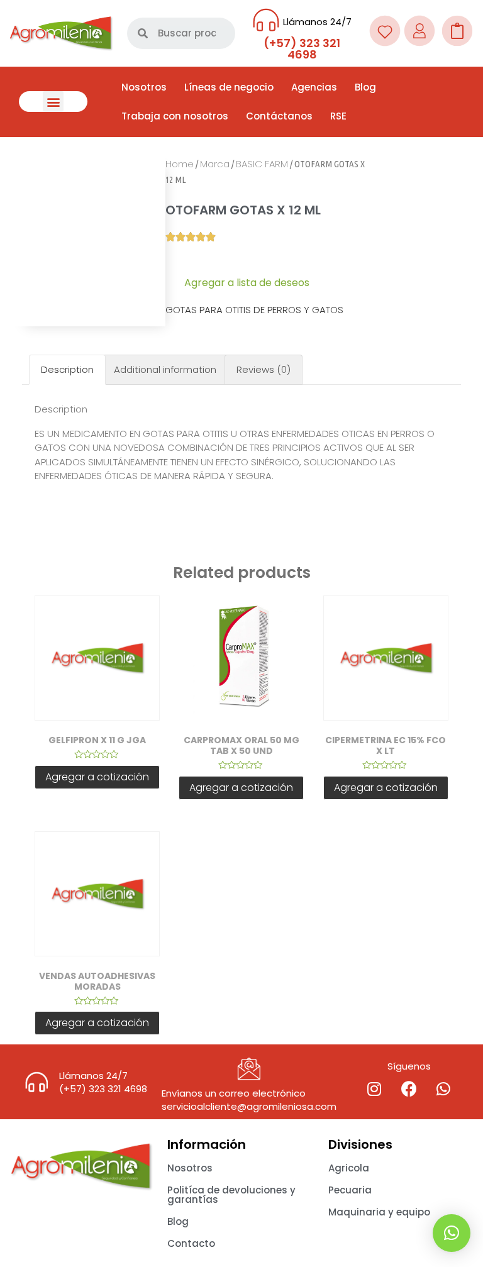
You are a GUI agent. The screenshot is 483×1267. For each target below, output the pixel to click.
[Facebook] (409, 1088)
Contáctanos (279, 116)
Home (179, 163)
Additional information (165, 369)
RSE (338, 116)
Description (67, 369)
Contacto (191, 1243)
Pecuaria (350, 1190)
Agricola (348, 1168)
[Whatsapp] (443, 1088)
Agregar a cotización (97, 777)
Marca (215, 163)
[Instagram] (374, 1088)
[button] (53, 101)
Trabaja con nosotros (174, 116)
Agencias (314, 87)
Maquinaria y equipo (379, 1212)
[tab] (67, 370)
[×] (451, 1233)
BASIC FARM (262, 163)
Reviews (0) (263, 369)
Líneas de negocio (229, 87)
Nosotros (144, 87)
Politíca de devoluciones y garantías (231, 1194)
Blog (365, 87)
